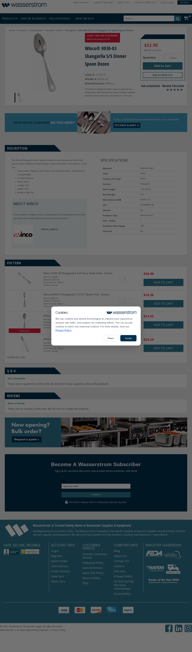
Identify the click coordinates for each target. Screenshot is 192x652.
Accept (128, 338)
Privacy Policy (64, 330)
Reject (111, 338)
